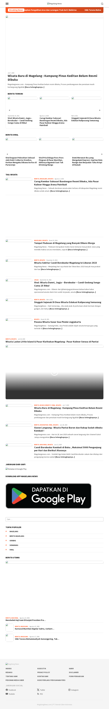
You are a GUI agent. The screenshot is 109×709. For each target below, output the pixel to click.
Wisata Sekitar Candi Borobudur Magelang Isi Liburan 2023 (65, 262)
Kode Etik (41, 668)
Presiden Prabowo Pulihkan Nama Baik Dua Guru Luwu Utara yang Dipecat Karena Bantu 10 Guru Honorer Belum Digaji (87, 161)
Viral (53, 405)
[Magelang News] (54, 3)
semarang (14, 545)
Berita (36, 179)
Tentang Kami (12, 676)
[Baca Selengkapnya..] (34, 87)
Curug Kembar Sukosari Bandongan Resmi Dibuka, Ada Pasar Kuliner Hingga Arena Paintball (21, 122)
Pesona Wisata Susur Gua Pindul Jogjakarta (57, 321)
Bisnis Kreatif (45, 405)
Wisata (50, 179)
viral (12, 550)
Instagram (75, 690)
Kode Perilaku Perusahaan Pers (51, 680)
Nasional (43, 445)
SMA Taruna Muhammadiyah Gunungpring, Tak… (37, 639)
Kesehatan (44, 425)
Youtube (12, 694)
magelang (14, 531)
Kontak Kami (42, 676)
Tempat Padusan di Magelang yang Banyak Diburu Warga (64, 243)
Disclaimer (74, 672)
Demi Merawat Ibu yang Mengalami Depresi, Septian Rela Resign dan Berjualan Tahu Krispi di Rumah (54, 161)
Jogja (36, 280)
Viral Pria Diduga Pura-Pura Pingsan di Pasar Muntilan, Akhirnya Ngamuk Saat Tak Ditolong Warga (18, 161)
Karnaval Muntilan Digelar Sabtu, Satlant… (34, 629)
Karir (71, 668)
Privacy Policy (43, 672)
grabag (13, 540)
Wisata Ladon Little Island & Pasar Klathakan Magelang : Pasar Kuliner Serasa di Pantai (84, 120)
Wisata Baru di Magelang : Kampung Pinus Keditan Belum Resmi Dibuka (52, 78)
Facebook (12, 690)
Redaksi (9, 672)
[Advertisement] (54, 215)
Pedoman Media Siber (15, 680)
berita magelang (17, 536)
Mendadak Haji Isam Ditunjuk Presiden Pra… (26, 620)
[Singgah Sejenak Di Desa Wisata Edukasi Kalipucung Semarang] (55, 105)
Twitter (42, 690)
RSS (41, 694)
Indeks (9, 668)
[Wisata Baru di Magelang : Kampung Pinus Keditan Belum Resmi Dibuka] (54, 42)
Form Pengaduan (76, 676)
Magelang (43, 179)
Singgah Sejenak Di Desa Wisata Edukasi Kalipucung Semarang (54, 119)
